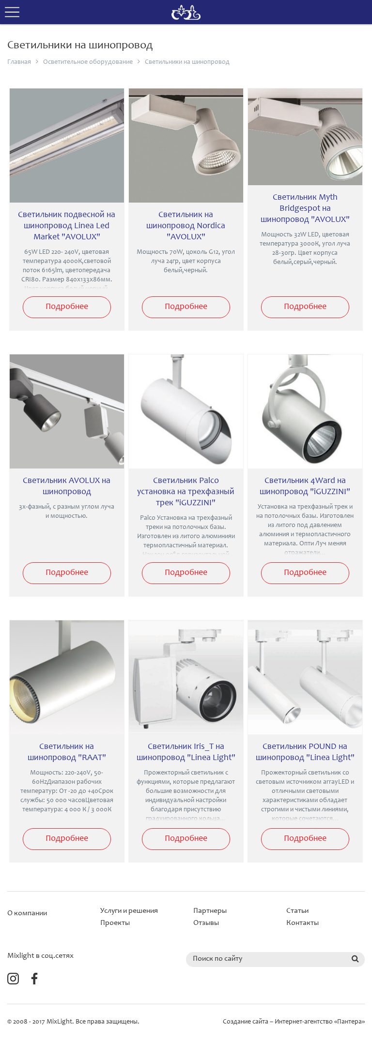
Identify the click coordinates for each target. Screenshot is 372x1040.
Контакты (302, 923)
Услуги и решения (129, 911)
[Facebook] (34, 981)
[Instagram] (13, 981)
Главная (19, 62)
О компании (27, 913)
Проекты (115, 923)
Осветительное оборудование (88, 62)
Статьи (297, 911)
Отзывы (206, 923)
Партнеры (210, 911)
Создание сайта (245, 1022)
